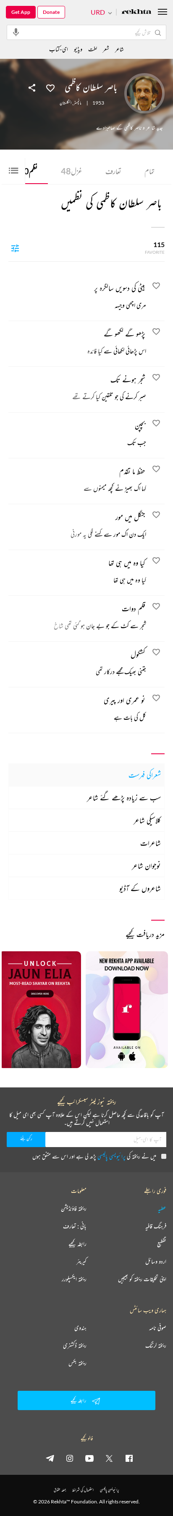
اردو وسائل (155, 1261)
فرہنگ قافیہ (155, 1226)
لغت (92, 49)
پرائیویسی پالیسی (111, 1156)
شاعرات (150, 843)
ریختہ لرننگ (155, 1345)
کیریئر (81, 1261)
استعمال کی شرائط (83, 1489)
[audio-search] (16, 32)
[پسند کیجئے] (50, 87)
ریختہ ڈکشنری (74, 1345)
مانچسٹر (77, 102)
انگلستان (65, 102)
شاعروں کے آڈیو (140, 888)
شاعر (119, 49)
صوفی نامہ (157, 1327)
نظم (28, 171)
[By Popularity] (15, 248)
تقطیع (161, 1243)
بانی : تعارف (74, 1226)
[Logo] (136, 12)
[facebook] (129, 1458)
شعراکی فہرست (144, 775)
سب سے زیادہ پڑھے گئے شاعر (124, 797)
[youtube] (89, 1458)
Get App (20, 12)
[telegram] (50, 1458)
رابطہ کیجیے (77, 1243)
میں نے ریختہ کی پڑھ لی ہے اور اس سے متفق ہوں (94, 1156)
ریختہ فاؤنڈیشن (73, 1208)
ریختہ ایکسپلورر (74, 1279)
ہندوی (80, 1327)
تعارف (113, 171)
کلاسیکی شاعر (147, 820)
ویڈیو (78, 49)
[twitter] (109, 1458)
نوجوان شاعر (146, 866)
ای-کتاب (58, 49)
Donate (51, 12)
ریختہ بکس (77, 1363)
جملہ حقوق (60, 1489)
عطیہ (162, 1208)
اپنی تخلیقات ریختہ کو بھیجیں (142, 1279)
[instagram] (69, 1458)
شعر (106, 49)
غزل (71, 171)
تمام (149, 171)
